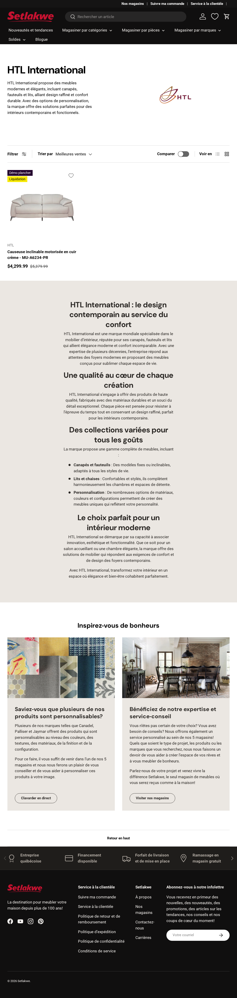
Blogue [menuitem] (41, 39)
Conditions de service (97, 951)
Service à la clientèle (207, 4)
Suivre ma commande (167, 4)
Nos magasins (133, 4)
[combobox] (125, 17)
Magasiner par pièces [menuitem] (141, 30)
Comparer (166, 153)
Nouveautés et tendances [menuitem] (31, 30)
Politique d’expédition (97, 931)
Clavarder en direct (36, 798)
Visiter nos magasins (152, 798)
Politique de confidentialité (101, 941)
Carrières (143, 937)
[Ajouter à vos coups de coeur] (71, 175)
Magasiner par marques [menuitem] (195, 30)
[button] (227, 16)
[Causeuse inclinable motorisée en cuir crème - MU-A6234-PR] (42, 204)
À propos (143, 897)
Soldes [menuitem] (15, 39)
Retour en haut (118, 838)
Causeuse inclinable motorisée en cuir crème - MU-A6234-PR (41, 254)
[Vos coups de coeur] (214, 16)
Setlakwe (24, 981)
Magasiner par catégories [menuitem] (84, 30)
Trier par (45, 153)
